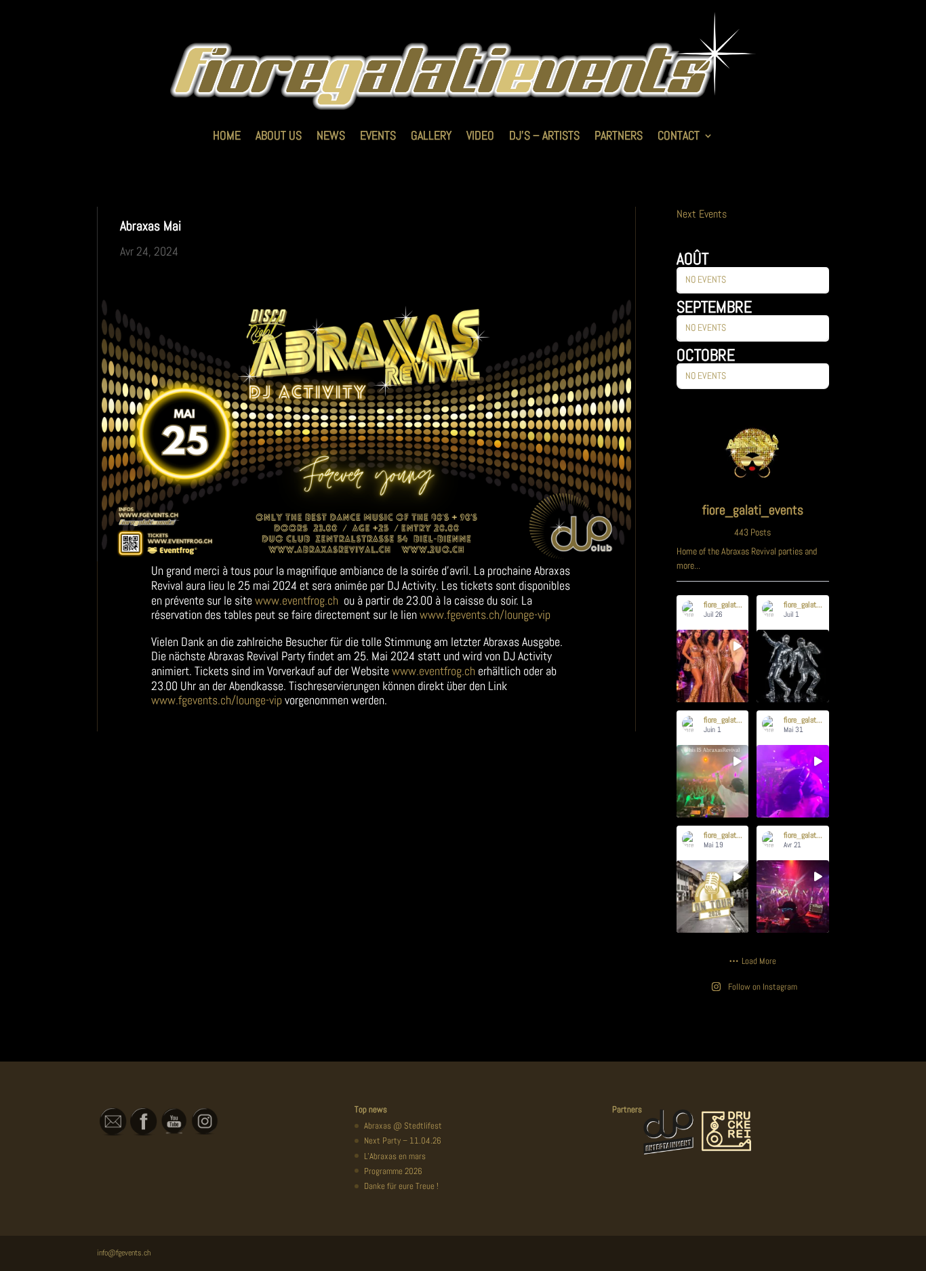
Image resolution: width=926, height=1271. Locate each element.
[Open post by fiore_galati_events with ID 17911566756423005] (793, 666)
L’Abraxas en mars (395, 1156)
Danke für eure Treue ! (401, 1186)
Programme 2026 (393, 1171)
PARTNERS (619, 135)
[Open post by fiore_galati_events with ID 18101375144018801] (793, 781)
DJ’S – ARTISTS (544, 135)
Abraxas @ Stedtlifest (403, 1125)
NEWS (331, 135)
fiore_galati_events (714, 655)
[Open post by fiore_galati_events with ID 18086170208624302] (713, 896)
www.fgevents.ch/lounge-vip (485, 614)
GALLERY (431, 135)
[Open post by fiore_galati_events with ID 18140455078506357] (793, 896)
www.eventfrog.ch (296, 600)
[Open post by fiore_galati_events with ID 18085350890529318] (713, 781)
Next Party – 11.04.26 (402, 1140)
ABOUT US (279, 135)
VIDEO (480, 135)
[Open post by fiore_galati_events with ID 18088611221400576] (713, 666)
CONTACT (679, 135)
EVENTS (378, 135)
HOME (227, 135)
